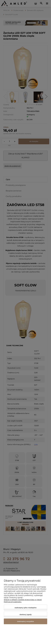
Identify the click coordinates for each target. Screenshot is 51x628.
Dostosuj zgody (26, 614)
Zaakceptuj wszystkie (25, 621)
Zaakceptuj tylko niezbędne (25, 608)
